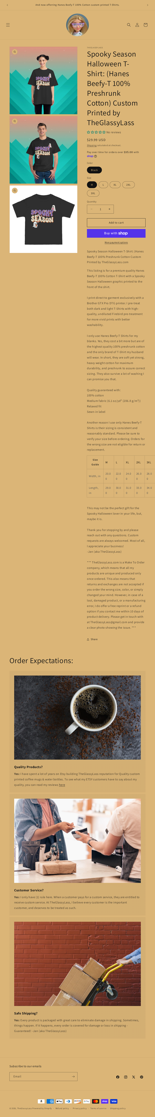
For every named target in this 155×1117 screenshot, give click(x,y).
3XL (93, 193)
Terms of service (98, 1108)
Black (94, 170)
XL (115, 184)
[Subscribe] (73, 1076)
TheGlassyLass (24, 1108)
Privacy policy (80, 1108)
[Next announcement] (147, 5)
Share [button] (94, 639)
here (62, 785)
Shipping (92, 145)
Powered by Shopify (42, 1108)
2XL (128, 184)
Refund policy (62, 1108)
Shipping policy (118, 1108)
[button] (8, 25)
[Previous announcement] (7, 5)
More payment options (116, 242)
